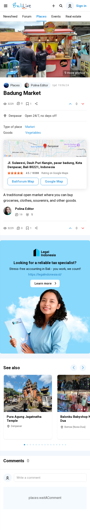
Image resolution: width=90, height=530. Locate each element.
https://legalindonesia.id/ (45, 274)
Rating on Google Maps (54, 173)
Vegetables (33, 133)
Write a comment (28, 478)
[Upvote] (70, 104)
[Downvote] (83, 104)
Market (30, 127)
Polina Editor (24, 209)
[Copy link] (36, 104)
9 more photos (74, 73)
